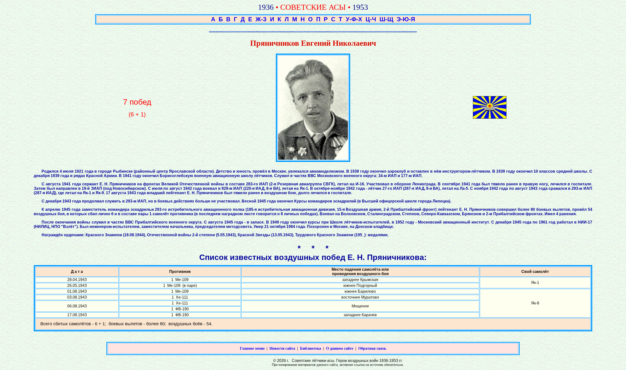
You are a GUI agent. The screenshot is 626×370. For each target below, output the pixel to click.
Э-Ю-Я (406, 19)
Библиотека (310, 348)
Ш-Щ (386, 19)
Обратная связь (372, 348)
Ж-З (261, 19)
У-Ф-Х (354, 19)
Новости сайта (282, 348)
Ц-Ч (371, 19)
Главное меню (252, 348)
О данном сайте (339, 348)
